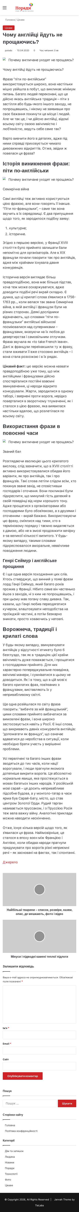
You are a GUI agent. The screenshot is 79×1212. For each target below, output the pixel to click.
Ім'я (6, 1028)
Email (7, 1043)
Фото (8, 1179)
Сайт (6, 1059)
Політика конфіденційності (21, 1130)
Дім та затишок (14, 1151)
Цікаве (9, 1185)
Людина (10, 1156)
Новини (9, 1162)
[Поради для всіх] (24, 8)
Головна (10, 1125)
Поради (9, 1168)
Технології (11, 1173)
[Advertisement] (39, 56)
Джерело (10, 862)
